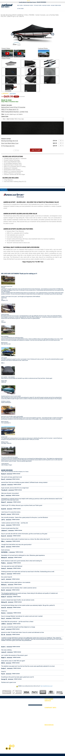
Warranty (47, 716)
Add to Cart (36, 150)
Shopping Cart (48, 705)
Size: (2, 114)
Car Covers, (40, 748)
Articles (46, 729)
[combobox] (32, 119)
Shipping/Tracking (48, 712)
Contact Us (47, 718)
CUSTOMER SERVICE (49, 700)
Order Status (47, 703)
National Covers (37, 746)
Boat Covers (42, 746)
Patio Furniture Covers (40, 747)
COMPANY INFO (50, 708)
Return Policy (47, 714)
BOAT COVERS (20, 5)
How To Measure (48, 733)
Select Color (4, 116)
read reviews (13, 93)
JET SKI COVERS (20, 8)
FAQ (45, 731)
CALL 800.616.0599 (46, 0)
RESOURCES (49, 725)
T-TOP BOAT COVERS (37, 5)
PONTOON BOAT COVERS (28, 5)
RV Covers (44, 748)
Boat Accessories (48, 739)
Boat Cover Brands (48, 735)
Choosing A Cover (48, 737)
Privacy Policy (48, 720)
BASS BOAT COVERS (46, 5)
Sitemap (46, 727)
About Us (47, 710)
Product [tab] (3, 190)
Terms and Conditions (49, 722)
